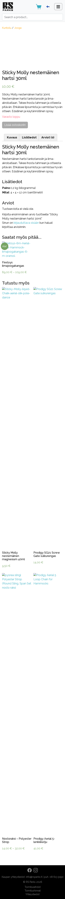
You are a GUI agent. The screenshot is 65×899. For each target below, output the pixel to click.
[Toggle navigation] (58, 6)
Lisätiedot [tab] (29, 137)
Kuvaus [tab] (12, 137)
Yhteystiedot (32, 894)
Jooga (17, 27)
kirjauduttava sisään (26, 222)
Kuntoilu (6, 27)
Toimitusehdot (33, 887)
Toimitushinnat (33, 890)
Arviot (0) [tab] (47, 137)
